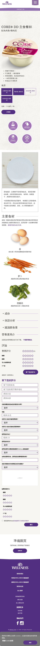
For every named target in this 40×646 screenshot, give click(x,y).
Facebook (18, 623)
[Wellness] (7, 3)
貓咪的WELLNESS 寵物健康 (20, 582)
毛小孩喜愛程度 (7, 506)
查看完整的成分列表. (14, 225)
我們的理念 (20, 574)
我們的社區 (20, 586)
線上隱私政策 (20, 603)
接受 (30, 642)
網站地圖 (20, 599)
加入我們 (20, 590)
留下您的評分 (30, 372)
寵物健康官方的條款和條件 (21, 521)
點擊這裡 (20, 550)
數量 (4, 492)
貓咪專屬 (20, 613)
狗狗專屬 (20, 610)
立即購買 (8, 112)
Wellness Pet (12, 629)
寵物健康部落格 (20, 596)
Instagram (22, 623)
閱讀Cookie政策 (7, 641)
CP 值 (4, 513)
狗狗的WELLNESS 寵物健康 (20, 578)
